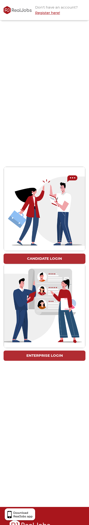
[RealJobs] (18, 10)
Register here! (47, 12)
